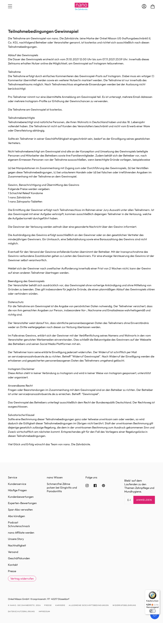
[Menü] (158, 592)
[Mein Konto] (144, 6)
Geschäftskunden (19, 558)
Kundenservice (17, 484)
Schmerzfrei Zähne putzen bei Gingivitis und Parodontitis (62, 487)
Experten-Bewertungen (22, 503)
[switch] (152, 611)
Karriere (60, 605)
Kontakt (13, 565)
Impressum (44, 611)
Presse (12, 571)
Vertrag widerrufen (22, 578)
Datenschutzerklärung (21, 611)
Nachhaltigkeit (17, 545)
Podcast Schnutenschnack (19, 524)
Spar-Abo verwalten (20, 509)
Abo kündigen (16, 516)
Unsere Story (16, 539)
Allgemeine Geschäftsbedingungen (89, 605)
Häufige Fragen (17, 490)
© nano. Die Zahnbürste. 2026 (24, 605)
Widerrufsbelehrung (124, 605)
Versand (13, 552)
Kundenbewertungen (21, 497)
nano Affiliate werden (21, 532)
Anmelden (144, 499)
